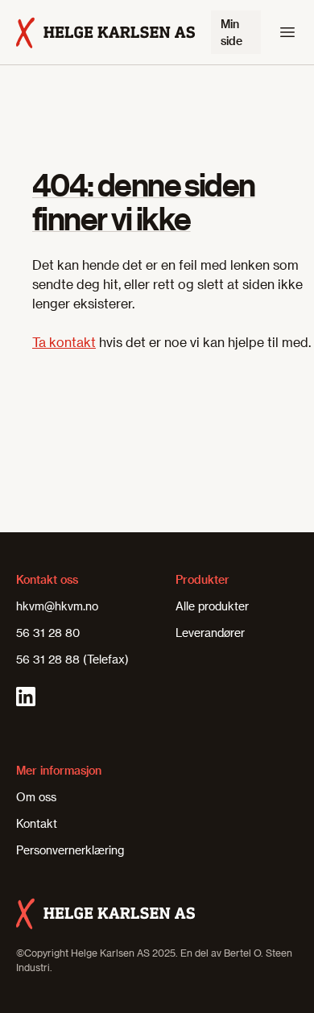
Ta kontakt (64, 341)
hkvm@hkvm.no (57, 606)
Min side (231, 32)
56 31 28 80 (48, 632)
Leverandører (210, 632)
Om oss (36, 797)
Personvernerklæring (70, 850)
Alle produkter (212, 606)
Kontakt (36, 823)
